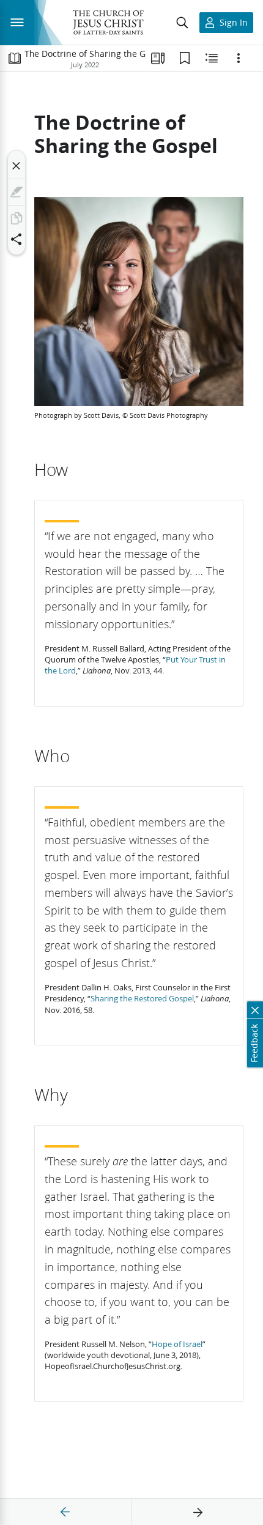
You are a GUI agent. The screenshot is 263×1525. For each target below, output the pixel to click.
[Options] (238, 58)
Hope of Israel (177, 1343)
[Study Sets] (158, 58)
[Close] (16, 166)
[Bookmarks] (184, 58)
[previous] (65, 1512)
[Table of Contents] (14, 58)
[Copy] (16, 218)
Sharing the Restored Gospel (142, 998)
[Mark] (16, 192)
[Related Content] (211, 58)
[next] (197, 1512)
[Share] (16, 239)
